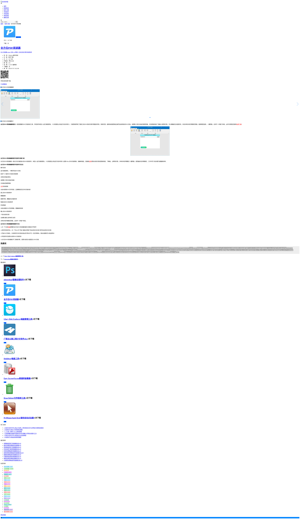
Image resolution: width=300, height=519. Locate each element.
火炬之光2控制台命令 (154, 250)
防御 (7, 484)
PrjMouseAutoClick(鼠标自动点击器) (19, 418)
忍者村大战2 (78, 252)
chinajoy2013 (185, 248)
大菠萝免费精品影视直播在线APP (13, 460)
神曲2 (226, 250)
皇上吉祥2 (283, 250)
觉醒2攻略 (11, 250)
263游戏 (108, 250)
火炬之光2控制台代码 (120, 252)
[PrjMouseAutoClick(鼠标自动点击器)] (9, 414)
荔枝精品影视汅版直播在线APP (12, 447)
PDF (2, 52)
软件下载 (6, 10)
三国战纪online (93, 252)
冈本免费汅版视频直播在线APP (12, 449)
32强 (87, 252)
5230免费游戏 (53, 250)
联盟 (7, 490)
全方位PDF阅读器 (11, 47)
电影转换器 (277, 250)
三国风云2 (74, 250)
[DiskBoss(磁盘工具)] (9, 354)
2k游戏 (72, 252)
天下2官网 (29, 250)
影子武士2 (97, 248)
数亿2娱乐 (75, 248)
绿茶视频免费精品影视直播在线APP (14, 453)
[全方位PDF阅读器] (9, 295)
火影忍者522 (61, 250)
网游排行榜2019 (36, 250)
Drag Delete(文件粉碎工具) (15, 398)
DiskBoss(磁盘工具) (12, 359)
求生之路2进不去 (27, 248)
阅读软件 (29, 52)
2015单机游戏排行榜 (107, 252)
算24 (260, 250)
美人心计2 (143, 248)
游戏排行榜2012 (254, 250)
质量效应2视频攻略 (99, 250)
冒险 (7, 492)
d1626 (288, 248)
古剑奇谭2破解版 (127, 250)
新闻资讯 (6, 8)
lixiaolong (175, 248)
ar (6, 476)
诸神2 (247, 248)
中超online (67, 252)
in (6, 503)
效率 (90, 161)
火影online (68, 250)
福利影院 (8, 509)
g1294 (171, 248)
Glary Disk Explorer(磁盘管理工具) (14, 256)
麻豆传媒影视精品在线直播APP (12, 445)
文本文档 (21, 52)
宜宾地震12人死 (24, 252)
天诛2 (83, 252)
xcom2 (92, 248)
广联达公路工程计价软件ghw (16, 339)
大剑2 (191, 248)
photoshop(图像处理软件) (11, 259)
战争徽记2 (57, 252)
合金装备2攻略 (34, 252)
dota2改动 (210, 248)
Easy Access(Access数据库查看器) (17, 378)
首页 (5, 6)
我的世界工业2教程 (219, 250)
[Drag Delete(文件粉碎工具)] (9, 394)
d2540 (194, 248)
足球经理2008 (217, 248)
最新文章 (6, 17)
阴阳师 (7, 474)
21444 (62, 252)
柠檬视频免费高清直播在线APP (12, 456)
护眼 (25, 52)
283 (291, 248)
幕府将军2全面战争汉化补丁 (47, 248)
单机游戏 (6, 15)
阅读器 (5, 52)
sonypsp (168, 252)
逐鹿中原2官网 (130, 248)
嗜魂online (69, 248)
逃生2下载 (173, 252)
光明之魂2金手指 (281, 248)
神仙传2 (12, 248)
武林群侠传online (131, 252)
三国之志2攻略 (143, 250)
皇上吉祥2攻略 (245, 250)
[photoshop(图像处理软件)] (9, 275)
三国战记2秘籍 (173, 250)
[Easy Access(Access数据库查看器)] (9, 374)
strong (8, 52)
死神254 (41, 252)
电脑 (9, 227)
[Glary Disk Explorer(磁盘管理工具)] (9, 315)
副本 (7, 488)
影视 (7, 498)
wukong (149, 248)
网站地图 (3, 515)
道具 (7, 478)
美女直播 (8, 466)
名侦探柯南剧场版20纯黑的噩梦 (160, 248)
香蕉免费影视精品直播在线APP (12, 458)
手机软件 (6, 11)
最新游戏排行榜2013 (19, 250)
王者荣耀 (8, 468)
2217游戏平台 (45, 250)
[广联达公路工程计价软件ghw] (9, 335)
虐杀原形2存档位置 (239, 248)
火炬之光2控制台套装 (255, 248)
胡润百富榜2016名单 (194, 250)
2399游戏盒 (290, 250)
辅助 (7, 486)
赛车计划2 (237, 250)
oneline (99, 252)
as (6, 507)
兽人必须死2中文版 (267, 250)
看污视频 (8, 511)
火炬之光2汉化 (6, 248)
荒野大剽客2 (18, 248)
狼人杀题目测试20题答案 (107, 248)
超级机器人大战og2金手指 (269, 248)
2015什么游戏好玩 (120, 248)
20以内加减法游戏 (60, 248)
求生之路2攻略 (155, 252)
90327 (48, 252)
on (14, 52)
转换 (16, 52)
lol (6, 470)
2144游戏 (162, 252)
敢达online (231, 250)
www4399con (81, 250)
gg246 (112, 250)
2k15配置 (210, 250)
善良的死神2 (204, 250)
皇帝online (4, 250)
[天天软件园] (4, 1)
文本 (12, 52)
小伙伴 (7, 472)
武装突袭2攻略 (86, 248)
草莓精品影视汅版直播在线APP (12, 443)
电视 (7, 482)
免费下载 (18, 37)
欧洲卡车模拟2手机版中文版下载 (11, 252)
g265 (80, 248)
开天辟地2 (36, 248)
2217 (52, 252)
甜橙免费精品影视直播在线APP (12, 454)
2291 (180, 248)
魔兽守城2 (137, 248)
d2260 (45, 252)
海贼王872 (136, 250)
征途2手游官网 (90, 250)
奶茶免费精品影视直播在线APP (12, 451)
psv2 (178, 252)
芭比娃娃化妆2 (118, 250)
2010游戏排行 (164, 250)
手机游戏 (6, 13)
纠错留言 (4, 84)
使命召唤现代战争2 (182, 250)
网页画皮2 (200, 248)
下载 (5, 283)
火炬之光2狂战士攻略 (228, 248)
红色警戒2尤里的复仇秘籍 (143, 252)
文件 (2, 186)
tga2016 (205, 248)
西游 (7, 496)
